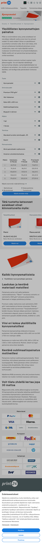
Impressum (14, 525)
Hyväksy (21, 530)
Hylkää (21, 535)
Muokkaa (21, 540)
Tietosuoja (5, 525)
